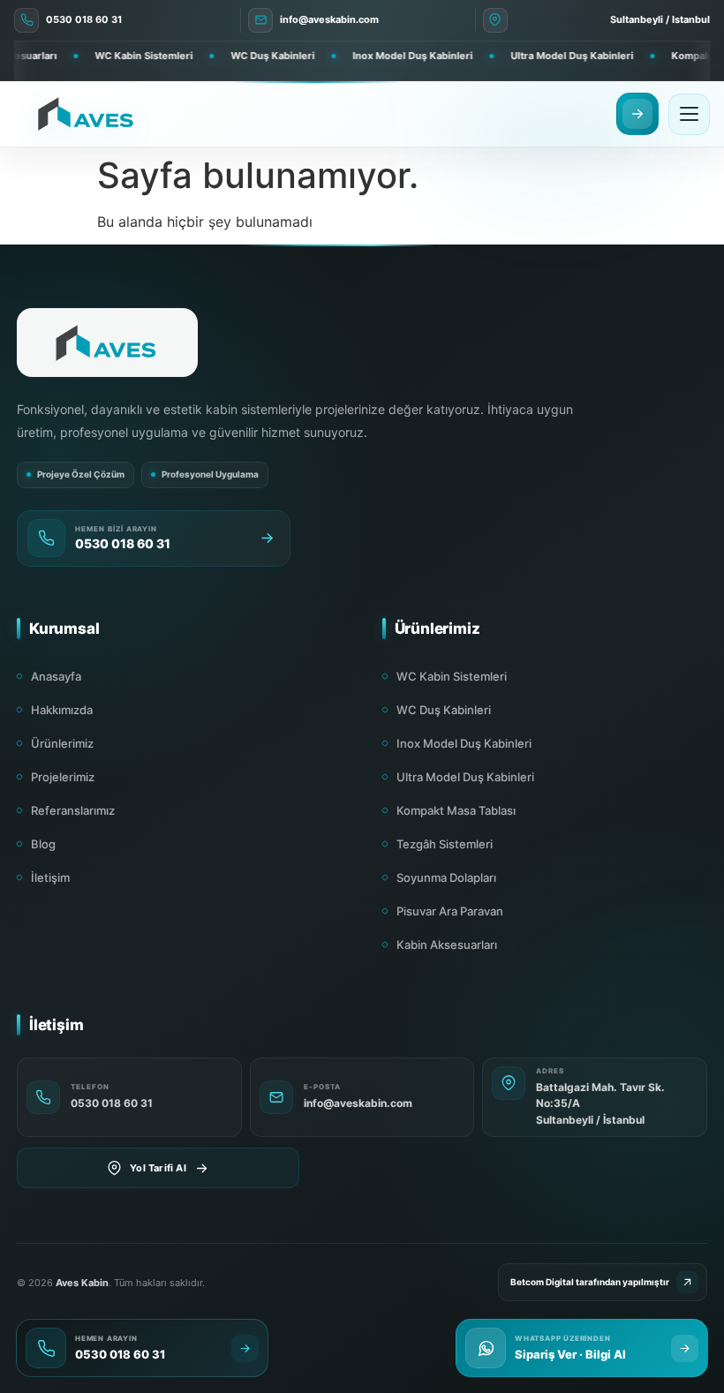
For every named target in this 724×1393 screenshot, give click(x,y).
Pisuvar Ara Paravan (449, 911)
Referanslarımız (73, 810)
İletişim (50, 877)
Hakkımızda (62, 710)
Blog (43, 844)
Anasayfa (56, 676)
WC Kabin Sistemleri (451, 676)
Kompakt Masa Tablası (456, 810)
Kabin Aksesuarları (446, 944)
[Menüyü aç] (689, 114)
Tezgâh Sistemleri (444, 844)
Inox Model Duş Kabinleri (464, 743)
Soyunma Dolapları (446, 877)
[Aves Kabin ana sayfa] (87, 114)
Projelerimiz (62, 777)
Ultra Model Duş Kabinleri (465, 777)
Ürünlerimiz (62, 743)
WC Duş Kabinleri (443, 710)
